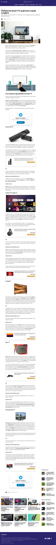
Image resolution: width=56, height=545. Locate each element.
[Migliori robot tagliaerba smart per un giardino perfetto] (43, 524)
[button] (54, 5)
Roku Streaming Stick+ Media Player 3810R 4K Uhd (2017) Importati (24, 374)
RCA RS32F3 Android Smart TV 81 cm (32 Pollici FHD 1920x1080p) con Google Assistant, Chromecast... (24, 272)
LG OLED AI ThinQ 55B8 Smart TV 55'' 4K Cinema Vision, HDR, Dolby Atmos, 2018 (24, 334)
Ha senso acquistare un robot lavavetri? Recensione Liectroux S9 (51, 473)
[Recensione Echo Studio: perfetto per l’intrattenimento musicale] (7, 501)
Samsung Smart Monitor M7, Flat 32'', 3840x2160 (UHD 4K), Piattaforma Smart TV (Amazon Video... (23, 464)
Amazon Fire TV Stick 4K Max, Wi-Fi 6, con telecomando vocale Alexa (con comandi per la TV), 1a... (24, 159)
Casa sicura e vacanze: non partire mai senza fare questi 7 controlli (50, 503)
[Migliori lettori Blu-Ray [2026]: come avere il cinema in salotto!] (7, 517)
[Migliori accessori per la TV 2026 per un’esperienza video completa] (20, 501)
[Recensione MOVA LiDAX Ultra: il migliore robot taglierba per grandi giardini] (43, 484)
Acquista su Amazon (31, 162)
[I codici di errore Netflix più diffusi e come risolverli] (20, 517)
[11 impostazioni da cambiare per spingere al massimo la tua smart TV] (34, 501)
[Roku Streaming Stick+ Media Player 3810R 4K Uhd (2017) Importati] (9, 376)
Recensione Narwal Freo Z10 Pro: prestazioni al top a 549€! (50, 489)
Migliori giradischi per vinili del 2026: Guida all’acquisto (50, 508)
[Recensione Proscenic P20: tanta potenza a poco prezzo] (43, 494)
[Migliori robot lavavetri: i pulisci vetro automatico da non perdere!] (43, 518)
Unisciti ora (21, 122)
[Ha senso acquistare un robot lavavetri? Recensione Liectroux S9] (43, 473)
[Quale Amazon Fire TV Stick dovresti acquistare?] (34, 517)
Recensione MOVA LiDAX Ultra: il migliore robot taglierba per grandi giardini (51, 484)
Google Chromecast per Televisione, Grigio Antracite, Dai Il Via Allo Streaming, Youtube (24, 230)
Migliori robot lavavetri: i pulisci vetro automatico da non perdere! (50, 519)
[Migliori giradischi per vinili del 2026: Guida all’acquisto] (43, 508)
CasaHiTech (4, 534)
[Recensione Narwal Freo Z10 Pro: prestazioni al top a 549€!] (43, 489)
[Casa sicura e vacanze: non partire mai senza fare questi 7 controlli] (43, 503)
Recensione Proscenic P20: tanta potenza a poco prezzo (51, 494)
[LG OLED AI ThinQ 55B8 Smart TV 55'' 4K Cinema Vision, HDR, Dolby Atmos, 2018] (9, 335)
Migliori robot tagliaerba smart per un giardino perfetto (50, 524)
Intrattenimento (3, 521)
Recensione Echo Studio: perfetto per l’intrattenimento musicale (50, 479)
